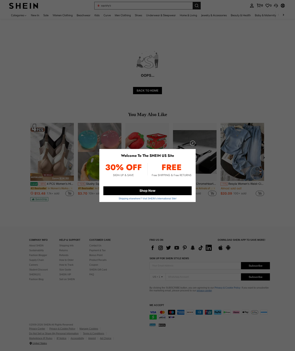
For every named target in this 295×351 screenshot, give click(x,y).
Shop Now (147, 191)
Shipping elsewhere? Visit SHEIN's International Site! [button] (147, 198)
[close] (193, 143)
